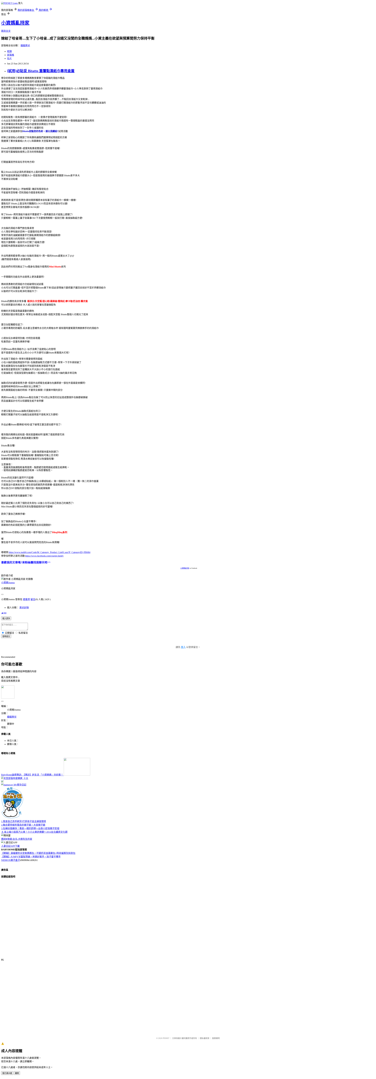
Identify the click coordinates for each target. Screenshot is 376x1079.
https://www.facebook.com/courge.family (44, 556)
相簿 (9, 51)
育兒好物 (24, 607)
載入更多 (6, 618)
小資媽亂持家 (15, 22)
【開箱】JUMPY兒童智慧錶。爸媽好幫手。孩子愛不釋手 (31, 856)
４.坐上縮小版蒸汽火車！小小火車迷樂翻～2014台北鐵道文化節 (34, 832)
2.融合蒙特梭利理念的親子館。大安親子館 (23, 825)
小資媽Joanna (8, 582)
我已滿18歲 (7, 1073)
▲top (3, 612)
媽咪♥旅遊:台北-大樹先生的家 (16, 839)
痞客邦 (26, 599)
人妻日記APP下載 (10, 846)
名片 (9, 58)
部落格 (10, 55)
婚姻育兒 (25, 45)
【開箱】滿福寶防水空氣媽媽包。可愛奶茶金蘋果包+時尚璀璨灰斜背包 (38, 853)
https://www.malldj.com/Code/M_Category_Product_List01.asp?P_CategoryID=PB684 (49, 552)
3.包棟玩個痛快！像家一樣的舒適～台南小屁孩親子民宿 (30, 828)
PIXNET (166, 1038)
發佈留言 (6, 636)
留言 (33, 599)
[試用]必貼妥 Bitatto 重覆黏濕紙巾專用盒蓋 (40, 71)
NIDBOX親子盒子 (10, 860)
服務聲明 (216, 1038)
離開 (17, 1073)
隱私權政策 (204, 1038)
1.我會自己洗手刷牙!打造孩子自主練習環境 (23, 821)
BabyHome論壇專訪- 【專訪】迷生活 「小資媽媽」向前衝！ (32, 774)
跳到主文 (6, 31)
